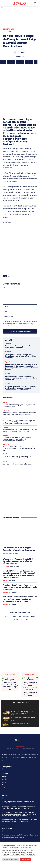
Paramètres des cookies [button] (11, 859)
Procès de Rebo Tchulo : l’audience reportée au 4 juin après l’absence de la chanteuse (21, 378)
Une (12, 29)
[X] (4, 62)
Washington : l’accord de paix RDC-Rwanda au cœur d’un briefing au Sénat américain (21, 356)
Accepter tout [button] (25, 859)
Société (6, 29)
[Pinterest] (18, 62)
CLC (9, 276)
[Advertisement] (20, 88)
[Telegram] (27, 62)
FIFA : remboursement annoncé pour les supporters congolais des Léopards (17, 457)
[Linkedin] (22, 62)
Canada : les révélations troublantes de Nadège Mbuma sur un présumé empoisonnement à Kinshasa (20, 388)
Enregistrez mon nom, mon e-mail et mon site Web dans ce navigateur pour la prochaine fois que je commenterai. (20, 324)
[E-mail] (31, 62)
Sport (7, 362)
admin (23, 52)
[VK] (35, 62)
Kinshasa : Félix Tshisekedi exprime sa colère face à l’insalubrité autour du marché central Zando (19, 448)
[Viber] (13, 62)
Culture (8, 373)
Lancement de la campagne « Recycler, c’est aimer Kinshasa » (20, 347)
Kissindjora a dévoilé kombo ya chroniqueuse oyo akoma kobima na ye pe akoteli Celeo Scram (30, 691)
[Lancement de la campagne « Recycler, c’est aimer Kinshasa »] (20, 532)
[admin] (16, 52)
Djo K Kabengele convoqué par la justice (17, 464)
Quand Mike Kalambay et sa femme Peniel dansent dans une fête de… (10, 687)
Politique (8, 351)
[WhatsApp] (9, 62)
